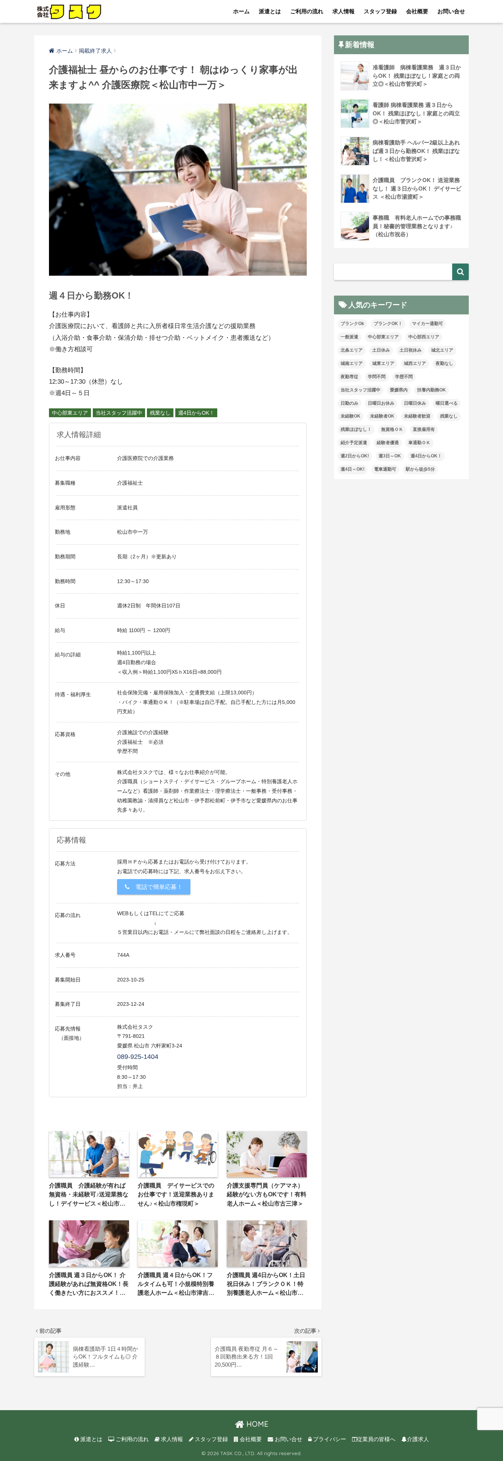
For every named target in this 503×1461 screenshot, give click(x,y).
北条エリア (352, 350)
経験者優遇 (388, 442)
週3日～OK (390, 455)
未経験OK (350, 416)
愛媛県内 (399, 390)
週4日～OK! (353, 469)
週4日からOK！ (196, 413)
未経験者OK (382, 416)
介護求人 (418, 1439)
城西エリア (415, 363)
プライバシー (329, 1439)
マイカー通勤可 (427, 323)
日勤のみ (349, 403)
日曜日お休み (381, 403)
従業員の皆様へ (376, 1439)
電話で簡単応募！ (156, 887)
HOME (256, 1424)
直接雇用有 (424, 429)
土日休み (381, 350)
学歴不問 (404, 376)
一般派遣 (349, 336)
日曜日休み (415, 403)
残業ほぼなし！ (356, 429)
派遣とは (270, 11)
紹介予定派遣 (354, 442)
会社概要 (417, 11)
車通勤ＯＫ (419, 442)
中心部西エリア (423, 336)
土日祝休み (411, 350)
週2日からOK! (355, 455)
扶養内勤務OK (431, 390)
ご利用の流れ (306, 11)
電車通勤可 (385, 469)
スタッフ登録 (380, 11)
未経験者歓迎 (417, 416)
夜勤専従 (349, 376)
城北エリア (442, 350)
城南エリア (352, 363)
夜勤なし (444, 363)
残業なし (160, 413)
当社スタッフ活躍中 (119, 413)
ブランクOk (352, 323)
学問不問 (377, 376)
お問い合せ (451, 11)
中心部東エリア (70, 413)
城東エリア (383, 363)
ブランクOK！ (388, 323)
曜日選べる (447, 403)
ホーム (241, 11)
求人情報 (344, 11)
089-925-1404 (137, 1056)
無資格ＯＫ (392, 429)
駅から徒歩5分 (420, 469)
